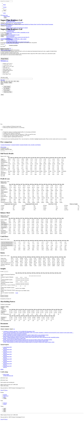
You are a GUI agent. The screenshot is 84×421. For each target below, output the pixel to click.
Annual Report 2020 (7, 359)
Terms (2, 390)
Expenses (3, 160)
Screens (4, 7)
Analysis (16, 24)
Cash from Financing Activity (7, 245)
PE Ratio (6, 82)
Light (5, 408)
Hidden (10, 82)
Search (11, 329)
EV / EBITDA (6, 88)
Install (5, 398)
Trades (2, 308)
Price (2, 82)
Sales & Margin (7, 86)
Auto (4, 411)
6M (4, 81)
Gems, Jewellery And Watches (34, 144)
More (2, 84)
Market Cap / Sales (7, 91)
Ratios (42, 24)
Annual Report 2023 (7, 352)
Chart (13, 24)
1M (1, 81)
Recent (2, 329)
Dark (4, 410)
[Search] (3, 8)
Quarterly (3, 306)
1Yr (6, 81)
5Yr (12, 81)
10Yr (15, 81)
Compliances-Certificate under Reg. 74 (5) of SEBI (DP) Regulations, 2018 (38, 332)
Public (2, 312)
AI (5, 23)
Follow (2, 36)
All (14, 329)
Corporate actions (4, 216)
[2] (10, 48)
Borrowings (3, 222)
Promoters (3, 311)
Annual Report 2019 (7, 362)
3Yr (9, 81)
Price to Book (6, 90)
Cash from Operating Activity (7, 242)
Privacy (5, 390)
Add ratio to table (4, 77)
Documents (50, 24)
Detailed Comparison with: (6, 149)
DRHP (2, 369)
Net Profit (3, 172)
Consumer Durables (15, 144)
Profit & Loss (27, 24)
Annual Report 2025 (7, 348)
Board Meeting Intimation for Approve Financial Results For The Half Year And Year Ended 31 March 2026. (28, 341)
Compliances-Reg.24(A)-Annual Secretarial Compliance (26, 334)
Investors (46, 24)
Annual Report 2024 (7, 350)
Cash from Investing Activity (7, 243)
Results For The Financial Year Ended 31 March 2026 (27, 339)
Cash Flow (39, 24)
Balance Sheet (33, 24)
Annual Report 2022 (7, 355)
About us (5, 402)
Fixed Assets (4, 227)
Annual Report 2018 (7, 364)
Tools (5, 10)
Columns (3, 147)
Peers (19, 24)
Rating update (8, 375)
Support (4, 404)
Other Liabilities (4, 224)
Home (4, 4)
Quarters (22, 24)
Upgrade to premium (13, 45)
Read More (4, 59)
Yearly (7, 306)
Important (7, 329)
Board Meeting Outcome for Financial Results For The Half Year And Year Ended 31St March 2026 (31, 337)
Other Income (4, 165)
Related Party (3, 182)
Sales (2, 159)
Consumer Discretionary (6, 144)
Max (18, 81)
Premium (5, 394)
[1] (4, 43)
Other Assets (4, 232)
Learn (4, 397)
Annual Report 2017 (7, 366)
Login (4, 13)
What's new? (5, 395)
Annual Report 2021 (7, 357)
